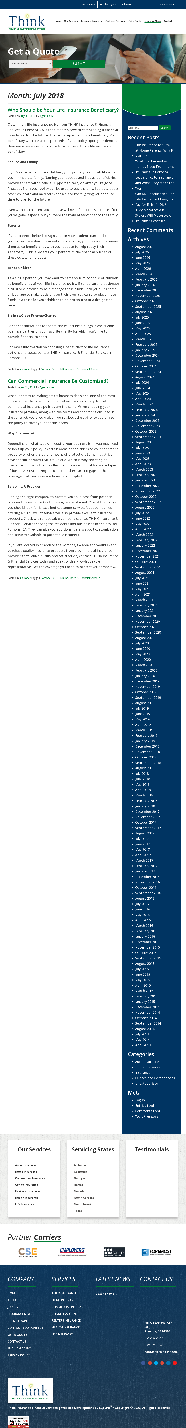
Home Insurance (148, 1067)
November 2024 (147, 361)
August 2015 (144, 963)
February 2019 (146, 735)
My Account (166, 4)
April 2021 (143, 594)
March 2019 (144, 730)
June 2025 (142, 323)
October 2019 (145, 692)
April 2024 (143, 399)
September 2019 (148, 697)
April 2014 (143, 1045)
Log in (140, 1100)
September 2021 (148, 567)
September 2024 (148, 371)
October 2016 (145, 887)
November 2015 (147, 947)
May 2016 (142, 914)
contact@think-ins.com (161, 1352)
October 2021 (145, 562)
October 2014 (145, 1018)
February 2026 (146, 279)
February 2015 (146, 996)
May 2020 (142, 654)
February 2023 (146, 475)
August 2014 (144, 1029)
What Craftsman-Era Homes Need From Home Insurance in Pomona (155, 166)
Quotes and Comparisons (155, 1078)
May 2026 (142, 263)
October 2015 (145, 952)
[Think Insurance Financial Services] (30, 1390)
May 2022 (142, 523)
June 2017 (142, 844)
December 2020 (147, 616)
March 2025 (144, 339)
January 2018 (145, 806)
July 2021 (142, 578)
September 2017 (148, 828)
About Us (15, 1300)
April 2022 (143, 529)
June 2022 (142, 518)
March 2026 (144, 274)
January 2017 (145, 871)
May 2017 (142, 849)
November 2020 (147, 621)
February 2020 (146, 670)
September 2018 (148, 762)
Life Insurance (24, 1204)
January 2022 (145, 545)
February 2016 (146, 931)
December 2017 (147, 811)
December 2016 (147, 876)
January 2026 (145, 285)
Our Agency (70, 21)
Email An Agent (107, 4)
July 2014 (142, 1034)
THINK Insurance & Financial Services (78, 369)
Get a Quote (134, 21)
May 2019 (142, 719)
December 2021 (147, 551)
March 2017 (144, 860)
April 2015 (143, 985)
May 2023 (142, 458)
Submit (79, 63)
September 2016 (148, 893)
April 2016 (143, 920)
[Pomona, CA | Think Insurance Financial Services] (27, 21)
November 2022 (147, 491)
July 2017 (142, 838)
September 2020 (148, 632)
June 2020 (142, 648)
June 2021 (142, 583)
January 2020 (145, 676)
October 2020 (145, 627)
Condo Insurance (26, 1184)
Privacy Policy (19, 1355)
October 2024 (145, 366)
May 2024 (142, 393)
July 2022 (142, 513)
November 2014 (147, 1012)
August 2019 (144, 703)
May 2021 (142, 589)
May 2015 (142, 980)
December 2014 (147, 1007)
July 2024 (142, 382)
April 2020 (143, 659)
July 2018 (142, 773)
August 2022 (144, 507)
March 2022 (144, 534)
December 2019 (147, 681)
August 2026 (144, 247)
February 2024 (146, 409)
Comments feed (147, 1111)
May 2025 (142, 328)
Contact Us (169, 21)
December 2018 (147, 746)
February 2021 (146, 605)
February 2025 (146, 344)
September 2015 (148, 958)
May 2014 (142, 1039)
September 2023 (148, 437)
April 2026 (143, 268)
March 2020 (144, 665)
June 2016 (142, 909)
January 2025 (145, 350)
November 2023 (147, 426)
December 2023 (147, 420)
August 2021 (144, 572)
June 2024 (142, 388)
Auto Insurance (147, 1061)
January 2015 (145, 1001)
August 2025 (144, 312)
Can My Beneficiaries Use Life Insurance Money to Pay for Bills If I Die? (154, 199)
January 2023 (145, 480)
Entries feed (144, 1105)
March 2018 (144, 795)
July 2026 (142, 252)
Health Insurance (26, 1197)
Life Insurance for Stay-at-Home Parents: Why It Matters (154, 150)
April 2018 (143, 790)
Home (58, 21)
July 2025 (142, 317)
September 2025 (148, 306)
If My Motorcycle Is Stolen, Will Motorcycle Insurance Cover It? (153, 215)
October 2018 (145, 757)
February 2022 (146, 540)
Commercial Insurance (30, 1178)
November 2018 (147, 752)
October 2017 (145, 822)
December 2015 (147, 942)
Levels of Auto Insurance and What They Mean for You (154, 182)
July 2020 (142, 643)
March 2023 (144, 469)
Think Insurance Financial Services (33, 1408)
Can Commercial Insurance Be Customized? (58, 381)
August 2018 (144, 768)
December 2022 (147, 485)
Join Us (13, 1307)
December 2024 (147, 355)
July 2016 (142, 904)
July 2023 (142, 447)
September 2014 (148, 1023)
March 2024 (144, 404)
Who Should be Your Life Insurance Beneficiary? (63, 110)
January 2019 (145, 741)
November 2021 (147, 556)
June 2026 (142, 257)
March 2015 (144, 991)
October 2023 (145, 431)
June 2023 (142, 453)
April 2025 (143, 333)
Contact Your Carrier (25, 1328)
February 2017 (146, 866)
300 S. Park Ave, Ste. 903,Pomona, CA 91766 (159, 1327)
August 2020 (144, 638)
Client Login (17, 1321)
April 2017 (143, 855)
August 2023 (144, 442)
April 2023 (143, 464)
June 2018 (142, 779)
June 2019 (142, 714)
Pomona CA (48, 369)
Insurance (25, 369)
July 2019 (142, 708)
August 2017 (144, 833)
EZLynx (104, 1408)
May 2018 (142, 784)
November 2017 (147, 817)
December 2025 (147, 290)
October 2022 (145, 496)
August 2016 (144, 898)
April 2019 (143, 724)
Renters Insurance (27, 1191)
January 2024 (145, 415)
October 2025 (145, 301)
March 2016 (144, 925)
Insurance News (153, 21)
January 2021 (145, 610)
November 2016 (147, 882)
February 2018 (146, 800)
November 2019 (147, 686)
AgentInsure (47, 116)
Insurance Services (90, 21)
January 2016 (145, 936)
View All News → (106, 1293)
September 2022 (148, 502)
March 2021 (144, 600)
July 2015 (142, 969)
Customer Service (114, 21)
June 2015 (142, 974)
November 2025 (147, 295)
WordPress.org (146, 1116)
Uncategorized (146, 1083)
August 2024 (144, 377)
